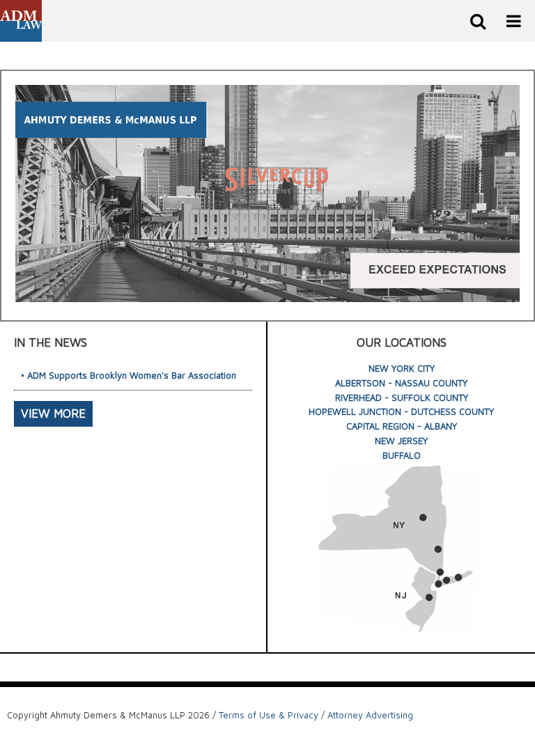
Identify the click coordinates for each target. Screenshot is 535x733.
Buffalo (401, 455)
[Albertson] (446, 580)
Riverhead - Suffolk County (401, 397)
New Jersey (401, 440)
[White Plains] (440, 571)
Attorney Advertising (370, 714)
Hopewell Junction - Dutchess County (401, 411)
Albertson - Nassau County (401, 382)
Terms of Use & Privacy (268, 714)
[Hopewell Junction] (438, 549)
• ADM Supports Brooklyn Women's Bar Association (128, 375)
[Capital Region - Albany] (422, 517)
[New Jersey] (429, 597)
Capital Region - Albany (401, 426)
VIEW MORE (53, 413)
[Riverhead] (458, 577)
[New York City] (438, 584)
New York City (402, 368)
